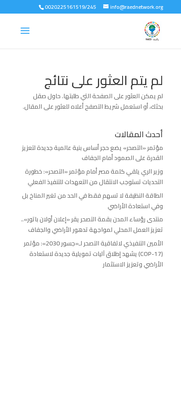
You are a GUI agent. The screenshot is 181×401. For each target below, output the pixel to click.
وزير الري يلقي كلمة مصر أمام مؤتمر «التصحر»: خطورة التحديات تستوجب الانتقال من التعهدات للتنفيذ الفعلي (94, 177)
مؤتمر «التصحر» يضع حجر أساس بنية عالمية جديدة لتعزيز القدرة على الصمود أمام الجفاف (92, 153)
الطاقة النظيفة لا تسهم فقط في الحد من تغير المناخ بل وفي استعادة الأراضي (92, 201)
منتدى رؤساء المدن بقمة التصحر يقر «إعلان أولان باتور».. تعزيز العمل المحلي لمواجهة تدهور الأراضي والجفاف (92, 224)
